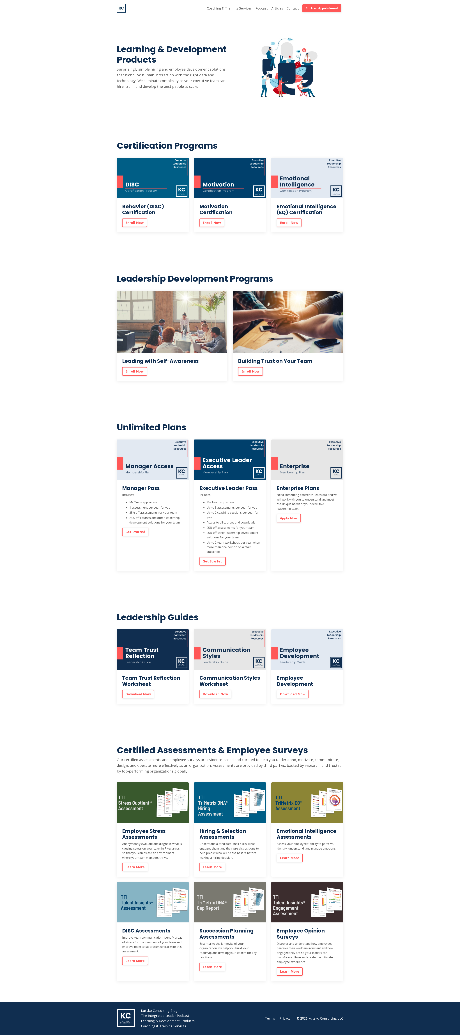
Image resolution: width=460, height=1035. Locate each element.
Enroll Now (134, 222)
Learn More (135, 867)
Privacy (284, 1018)
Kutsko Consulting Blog (159, 1010)
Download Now (138, 694)
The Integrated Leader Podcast (165, 1015)
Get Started (135, 532)
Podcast (261, 8)
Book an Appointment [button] (322, 8)
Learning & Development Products (168, 1021)
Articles (277, 8)
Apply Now (289, 518)
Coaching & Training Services (229, 8)
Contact (293, 8)
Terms (270, 1018)
